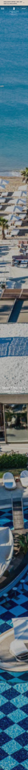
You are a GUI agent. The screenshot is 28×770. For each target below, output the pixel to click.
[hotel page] (14, 9)
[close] (24, 3)
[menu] (2, 8)
